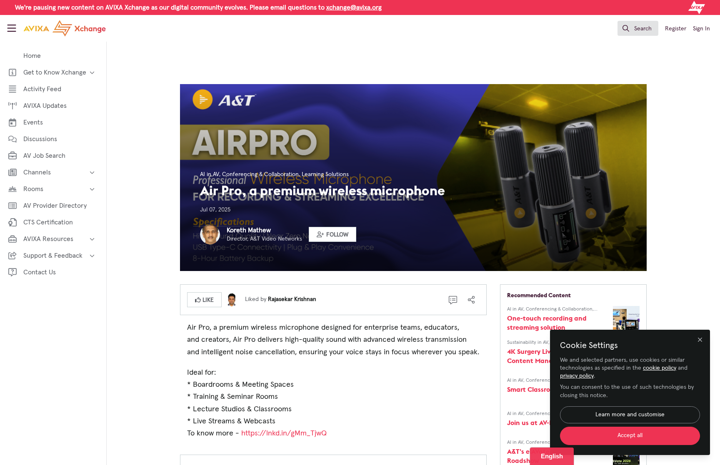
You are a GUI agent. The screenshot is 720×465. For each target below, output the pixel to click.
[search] (638, 28)
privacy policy (577, 376)
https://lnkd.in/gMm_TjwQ (284, 433)
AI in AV (209, 174)
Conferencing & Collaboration (260, 174)
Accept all (630, 435)
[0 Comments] (453, 299)
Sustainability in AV (527, 342)
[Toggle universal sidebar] (11, 28)
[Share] (471, 299)
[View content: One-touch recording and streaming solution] (626, 319)
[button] (332, 234)
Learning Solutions (325, 174)
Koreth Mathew (249, 230)
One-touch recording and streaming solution (547, 322)
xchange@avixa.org (354, 7)
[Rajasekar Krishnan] (231, 299)
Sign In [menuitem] (701, 29)
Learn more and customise (630, 415)
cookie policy (659, 368)
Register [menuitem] (675, 29)
